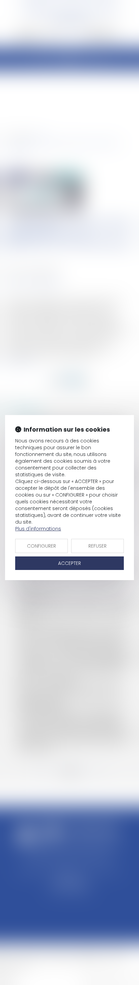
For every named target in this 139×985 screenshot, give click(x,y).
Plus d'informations (38, 528)
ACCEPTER (69, 563)
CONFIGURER (41, 546)
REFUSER (97, 546)
